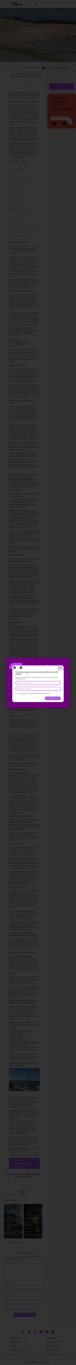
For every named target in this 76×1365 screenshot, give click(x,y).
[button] (60, 667)
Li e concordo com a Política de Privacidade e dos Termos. (33, 693)
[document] (38, 682)
